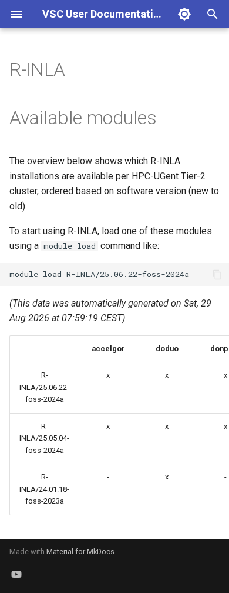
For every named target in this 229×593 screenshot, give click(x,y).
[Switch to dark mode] (184, 14)
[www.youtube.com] (16, 574)
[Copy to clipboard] (217, 275)
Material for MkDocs (80, 551)
